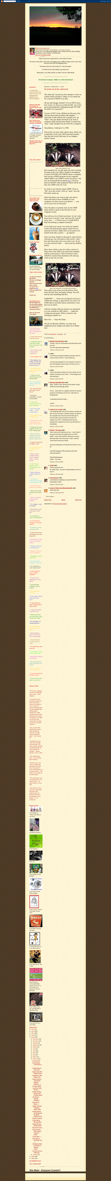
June (34, 1051)
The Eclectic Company (46, 8)
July (34, 1049)
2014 (33, 1029)
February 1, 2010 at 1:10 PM (56, 378)
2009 (33, 1156)
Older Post (78, 500)
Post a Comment (50, 496)
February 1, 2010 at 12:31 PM (57, 350)
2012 (33, 1033)
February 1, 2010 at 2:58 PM (56, 461)
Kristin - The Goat (55, 430)
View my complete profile (43, 55)
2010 (33, 1037)
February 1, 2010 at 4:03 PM (56, 474)
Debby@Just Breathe (57, 341)
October (35, 1043)
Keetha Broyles (43, 48)
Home (63, 500)
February (35, 1058)
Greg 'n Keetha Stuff (35, 1163)
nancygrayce (54, 478)
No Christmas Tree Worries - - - (37, 1064)
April (34, 1055)
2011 (32, 1035)
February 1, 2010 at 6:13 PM (56, 484)
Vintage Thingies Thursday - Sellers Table (37, 1107)
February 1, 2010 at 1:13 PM (56, 405)
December (36, 1039)
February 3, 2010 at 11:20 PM (57, 492)
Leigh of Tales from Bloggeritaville (61, 488)
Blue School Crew (37, 1127)
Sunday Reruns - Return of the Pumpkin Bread (37, 1093)
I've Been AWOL (36, 1086)
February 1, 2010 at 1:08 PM (56, 366)
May (34, 1053)
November (36, 1041)
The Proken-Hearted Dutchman (35, 1098)
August (35, 1047)
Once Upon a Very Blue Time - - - (37, 1140)
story (36, 288)
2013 (33, 1031)
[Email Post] (64, 334)
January (35, 1154)
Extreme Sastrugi (37, 1118)
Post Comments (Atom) (60, 504)
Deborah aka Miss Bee (57, 382)
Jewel (52, 465)
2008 (33, 1158)
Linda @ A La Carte (56, 409)
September (36, 1045)
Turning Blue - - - (37, 1136)
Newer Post (47, 500)
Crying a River (36, 1060)
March (35, 1057)
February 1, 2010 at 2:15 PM (56, 426)
